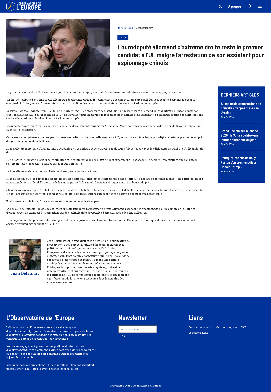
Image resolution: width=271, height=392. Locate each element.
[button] (250, 6)
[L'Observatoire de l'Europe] (24, 6)
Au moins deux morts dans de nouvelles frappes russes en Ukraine (241, 108)
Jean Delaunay (144, 27)
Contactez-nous (198, 332)
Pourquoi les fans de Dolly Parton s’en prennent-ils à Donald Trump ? (238, 162)
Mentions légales (226, 327)
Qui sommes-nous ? (201, 327)
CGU (243, 327)
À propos (235, 6)
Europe (123, 37)
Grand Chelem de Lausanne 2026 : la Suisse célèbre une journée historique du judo (239, 135)
